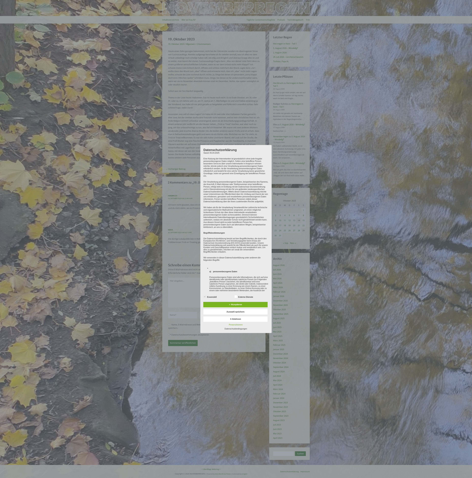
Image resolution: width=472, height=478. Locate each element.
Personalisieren (236, 325)
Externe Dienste (245, 297)
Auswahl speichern (235, 312)
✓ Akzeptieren (235, 304)
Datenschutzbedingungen (236, 329)
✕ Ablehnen (235, 319)
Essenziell (212, 297)
